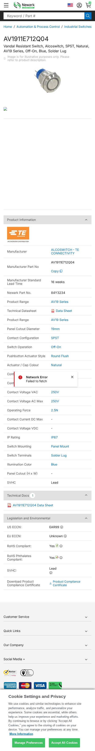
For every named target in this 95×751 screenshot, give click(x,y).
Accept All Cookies (64, 742)
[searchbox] (44, 15)
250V (55, 392)
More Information (21, 734)
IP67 (54, 437)
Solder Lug (59, 455)
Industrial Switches (77, 26)
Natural (56, 365)
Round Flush (60, 356)
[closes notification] (72, 377)
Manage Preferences (29, 742)
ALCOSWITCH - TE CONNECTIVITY (65, 251)
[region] (47, 720)
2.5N (54, 410)
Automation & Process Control (38, 26)
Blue (54, 464)
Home (8, 26)
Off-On (56, 347)
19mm (55, 329)
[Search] (87, 15)
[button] (6, 5)
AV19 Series (59, 302)
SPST (55, 338)
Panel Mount (60, 446)
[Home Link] (30, 5)
